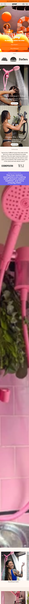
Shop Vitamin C (14, 44)
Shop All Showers (14, 48)
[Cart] (27, 4)
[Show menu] (1, 4)
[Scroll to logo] (7, 166)
